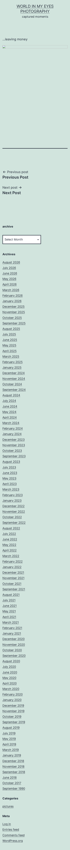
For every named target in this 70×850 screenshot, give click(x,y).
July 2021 (8, 600)
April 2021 (9, 617)
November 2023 (13, 445)
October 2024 (12, 384)
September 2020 (14, 655)
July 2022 (9, 533)
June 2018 (9, 777)
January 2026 (11, 301)
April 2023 (9, 484)
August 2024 (11, 395)
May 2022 (9, 544)
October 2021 (11, 583)
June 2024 (9, 406)
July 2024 (9, 400)
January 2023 (11, 500)
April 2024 (9, 417)
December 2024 (13, 373)
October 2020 (12, 650)
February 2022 (12, 561)
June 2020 (9, 672)
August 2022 (11, 528)
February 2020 (12, 694)
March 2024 (10, 423)
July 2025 (9, 334)
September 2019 (13, 722)
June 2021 (9, 605)
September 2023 (14, 456)
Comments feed (13, 835)
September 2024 (14, 389)
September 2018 (13, 772)
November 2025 (13, 312)
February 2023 (12, 495)
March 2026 (10, 290)
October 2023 (12, 450)
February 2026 (12, 295)
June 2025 (9, 339)
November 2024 (13, 378)
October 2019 (11, 716)
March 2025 (10, 356)
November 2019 (13, 711)
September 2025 (14, 323)
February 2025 (12, 362)
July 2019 (8, 733)
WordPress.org (12, 840)
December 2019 (13, 705)
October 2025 (12, 317)
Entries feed (10, 829)
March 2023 (10, 489)
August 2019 (11, 727)
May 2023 (9, 478)
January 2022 (11, 567)
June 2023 (9, 473)
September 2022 (14, 522)
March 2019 (10, 749)
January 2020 (11, 700)
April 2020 (9, 683)
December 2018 (13, 761)
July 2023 (9, 467)
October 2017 (11, 783)
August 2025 (11, 328)
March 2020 (10, 689)
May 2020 (9, 678)
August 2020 (11, 661)
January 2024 (12, 434)
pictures (8, 806)
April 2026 (9, 284)
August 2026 (11, 262)
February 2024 (12, 428)
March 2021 (10, 622)
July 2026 (9, 268)
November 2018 (13, 766)
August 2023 (11, 461)
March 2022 (10, 556)
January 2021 (11, 633)
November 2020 (13, 644)
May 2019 (9, 738)
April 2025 (9, 351)
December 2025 (13, 306)
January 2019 (11, 755)
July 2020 (9, 666)
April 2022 (9, 550)
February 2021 (12, 628)
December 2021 (13, 572)
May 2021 (9, 611)
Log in (6, 824)
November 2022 (13, 511)
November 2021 (13, 578)
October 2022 (12, 517)
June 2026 (9, 273)
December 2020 (13, 639)
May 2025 (9, 345)
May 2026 (9, 279)
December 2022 (13, 506)
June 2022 (9, 539)
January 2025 (11, 367)
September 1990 (13, 788)
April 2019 (9, 744)
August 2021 (11, 594)
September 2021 (13, 589)
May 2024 (9, 412)
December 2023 (13, 439)
